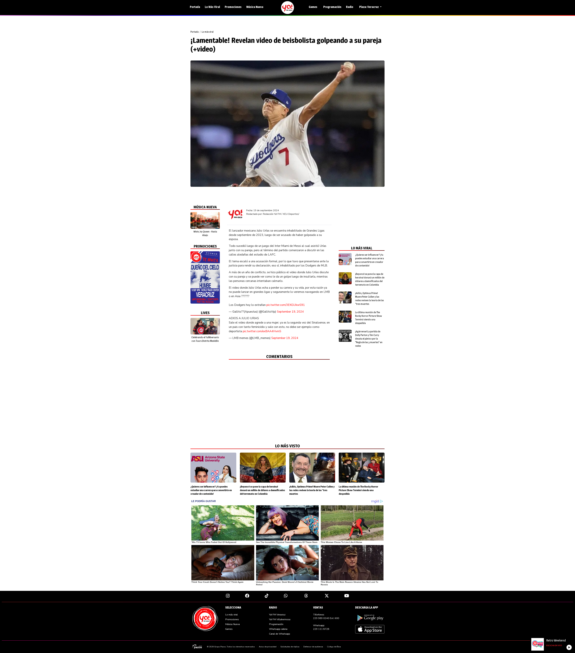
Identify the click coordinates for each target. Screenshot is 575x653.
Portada (195, 7)
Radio (349, 7)
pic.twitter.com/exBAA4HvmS (262, 331)
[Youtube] (346, 595)
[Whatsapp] (286, 595)
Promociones (233, 7)
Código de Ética (334, 646)
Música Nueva (254, 7)
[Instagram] (228, 595)
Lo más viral (208, 31)
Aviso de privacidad (267, 646)
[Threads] (306, 595)
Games (313, 7)
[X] (326, 595)
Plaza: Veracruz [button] (369, 7)
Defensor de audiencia (313, 646)
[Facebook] (247, 595)
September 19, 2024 (290, 312)
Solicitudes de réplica (289, 646)
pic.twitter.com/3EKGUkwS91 (285, 305)
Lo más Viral (212, 7)
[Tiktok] (267, 595)
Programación (332, 7)
